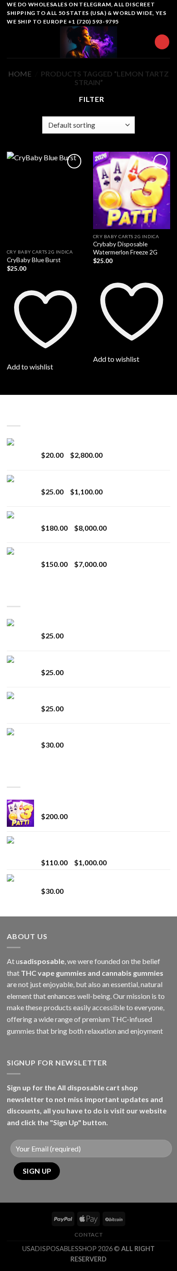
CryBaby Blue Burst (34, 260)
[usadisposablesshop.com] (88, 42)
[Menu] (12, 42)
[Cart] (162, 41)
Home (19, 73)
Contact (88, 1234)
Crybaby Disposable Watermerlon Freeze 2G (125, 248)
